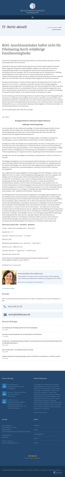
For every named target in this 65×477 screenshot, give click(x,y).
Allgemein (55, 27)
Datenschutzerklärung (55, 470)
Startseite (49, 27)
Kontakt (36, 443)
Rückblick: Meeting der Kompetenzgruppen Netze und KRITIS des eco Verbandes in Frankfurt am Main (31, 356)
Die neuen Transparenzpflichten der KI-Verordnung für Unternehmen (22, 334)
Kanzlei (36, 430)
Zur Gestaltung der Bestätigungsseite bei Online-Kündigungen (20, 328)
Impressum (44, 470)
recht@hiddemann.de (19, 314)
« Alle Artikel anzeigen (8, 288)
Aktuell (36, 438)
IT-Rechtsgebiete (38, 434)
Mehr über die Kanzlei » (40, 412)
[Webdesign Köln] (58, 472)
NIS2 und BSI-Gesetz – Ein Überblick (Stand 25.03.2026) (17, 350)
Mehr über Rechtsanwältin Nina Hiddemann (30, 282)
